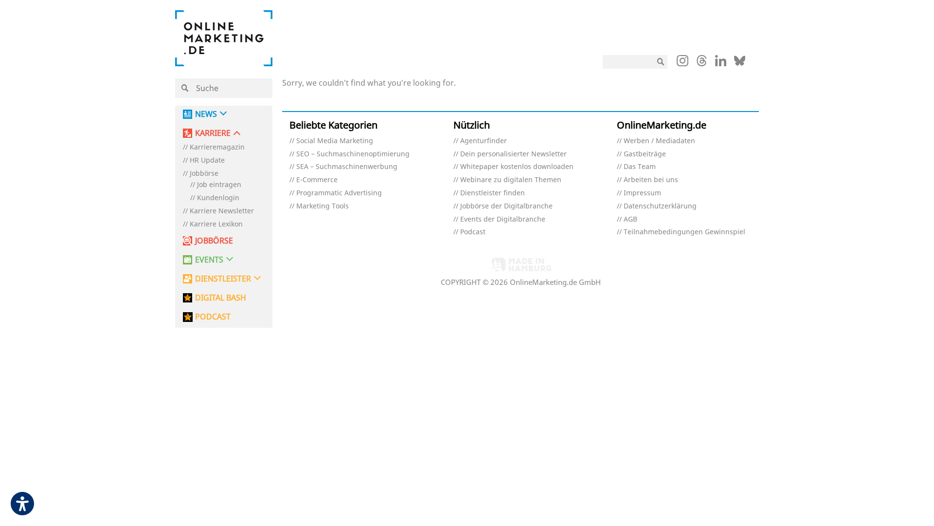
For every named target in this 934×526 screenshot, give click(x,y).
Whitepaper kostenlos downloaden (517, 167)
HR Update (207, 160)
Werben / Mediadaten (659, 141)
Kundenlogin (218, 198)
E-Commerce (317, 180)
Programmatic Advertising (339, 193)
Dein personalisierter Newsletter (513, 154)
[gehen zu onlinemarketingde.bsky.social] (739, 63)
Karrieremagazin (217, 147)
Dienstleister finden (492, 193)
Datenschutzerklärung (660, 206)
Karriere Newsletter (222, 211)
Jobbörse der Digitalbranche (506, 206)
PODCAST (213, 316)
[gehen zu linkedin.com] (720, 63)
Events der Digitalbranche (502, 219)
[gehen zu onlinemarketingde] (682, 62)
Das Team (640, 167)
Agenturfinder (483, 141)
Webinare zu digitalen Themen (510, 180)
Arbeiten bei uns (651, 180)
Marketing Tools (322, 206)
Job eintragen (219, 185)
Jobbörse (204, 173)
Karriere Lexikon (216, 224)
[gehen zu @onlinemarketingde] (701, 63)
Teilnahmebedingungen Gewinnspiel (684, 232)
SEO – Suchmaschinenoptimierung (353, 154)
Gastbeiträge (645, 154)
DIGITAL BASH (220, 297)
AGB (630, 219)
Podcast (472, 232)
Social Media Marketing (334, 141)
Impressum (642, 193)
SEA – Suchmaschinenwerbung (346, 167)
